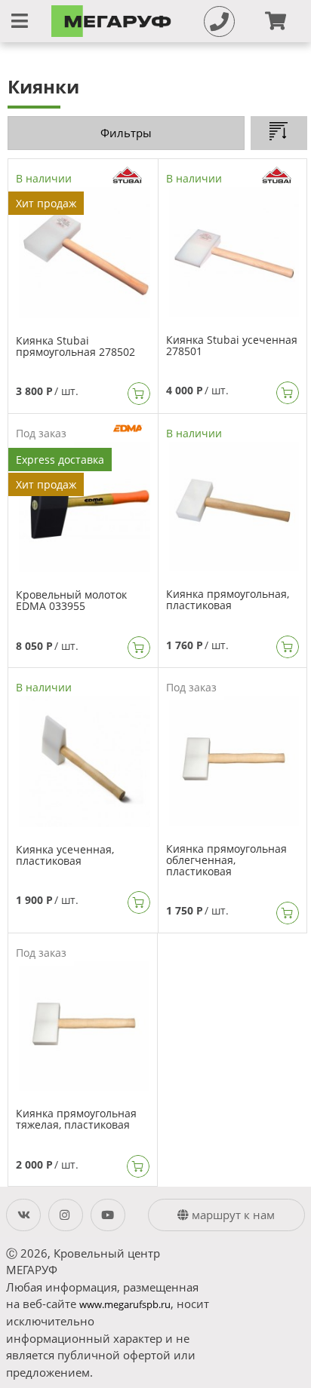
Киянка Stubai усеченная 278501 (231, 345)
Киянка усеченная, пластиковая (65, 855)
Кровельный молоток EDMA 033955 (71, 600)
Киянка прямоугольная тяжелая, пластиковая (76, 1119)
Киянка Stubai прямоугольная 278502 (75, 346)
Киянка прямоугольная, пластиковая (227, 599)
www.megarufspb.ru (125, 1304)
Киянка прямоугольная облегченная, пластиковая (226, 859)
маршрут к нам (232, 1214)
